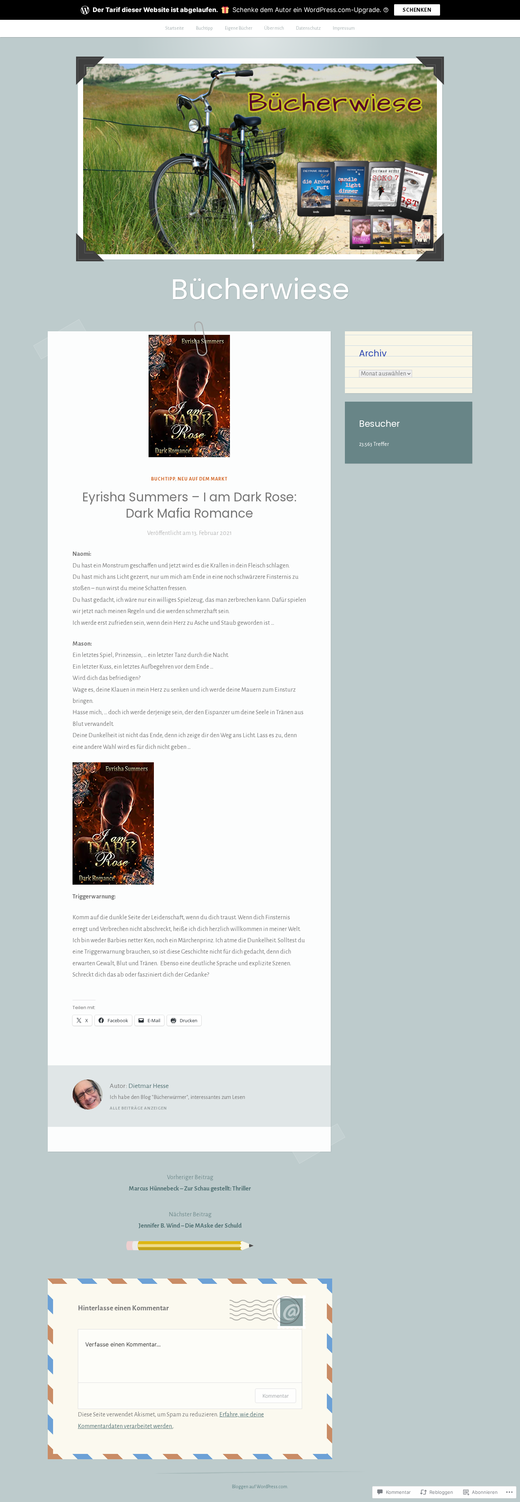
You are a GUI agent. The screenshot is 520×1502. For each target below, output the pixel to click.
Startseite (174, 28)
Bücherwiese (260, 289)
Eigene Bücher (238, 28)
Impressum (344, 28)
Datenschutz (308, 28)
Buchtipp (204, 28)
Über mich (274, 28)
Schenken (417, 10)
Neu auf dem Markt (202, 479)
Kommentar (275, 1396)
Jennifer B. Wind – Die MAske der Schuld (190, 1220)
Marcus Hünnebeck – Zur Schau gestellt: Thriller (190, 1183)
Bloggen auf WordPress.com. (260, 1486)
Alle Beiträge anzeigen (138, 1108)
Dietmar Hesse (148, 1085)
